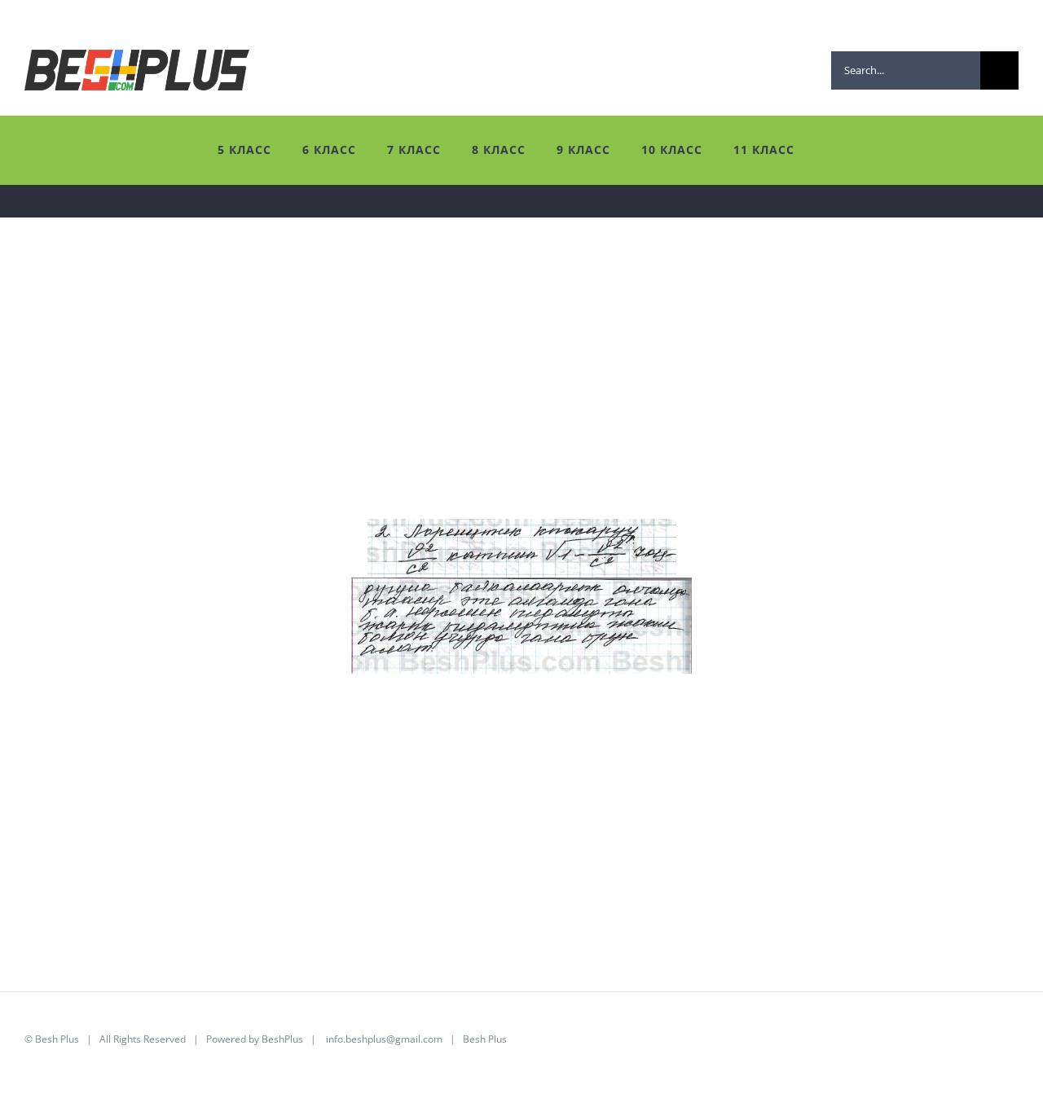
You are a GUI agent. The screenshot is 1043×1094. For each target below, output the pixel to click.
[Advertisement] (513, 405)
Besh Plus (57, 1039)
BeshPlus (282, 1039)
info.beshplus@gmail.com (384, 1039)
